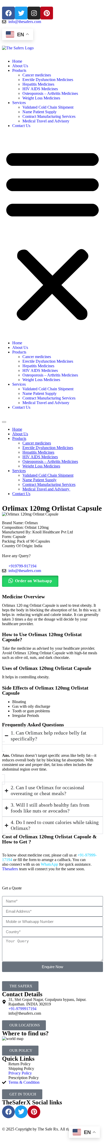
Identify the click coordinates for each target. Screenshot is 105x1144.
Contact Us (21, 125)
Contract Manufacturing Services (48, 116)
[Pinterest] (46, 13)
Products (19, 70)
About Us (20, 66)
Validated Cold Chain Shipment (47, 107)
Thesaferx (10, 869)
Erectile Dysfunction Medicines (47, 79)
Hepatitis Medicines (38, 84)
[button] (52, 234)
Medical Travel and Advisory (46, 121)
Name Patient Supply (39, 112)
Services (19, 102)
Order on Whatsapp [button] (33, 581)
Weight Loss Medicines (41, 98)
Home (17, 61)
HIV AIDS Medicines (40, 89)
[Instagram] (34, 13)
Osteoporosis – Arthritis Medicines (50, 93)
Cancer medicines (36, 75)
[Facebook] (8, 13)
